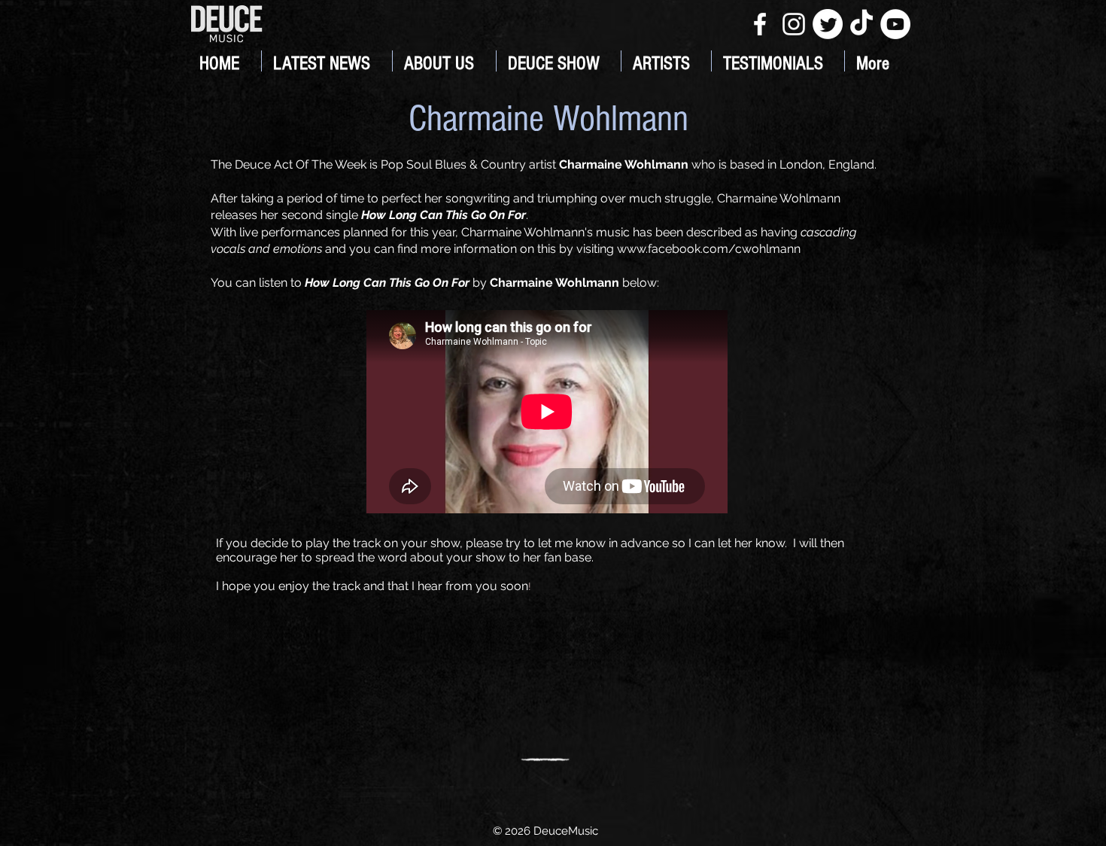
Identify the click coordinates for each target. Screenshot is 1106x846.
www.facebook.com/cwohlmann (709, 249)
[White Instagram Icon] (794, 24)
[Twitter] (828, 24)
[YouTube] (895, 24)
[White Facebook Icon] (760, 24)
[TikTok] (861, 24)
